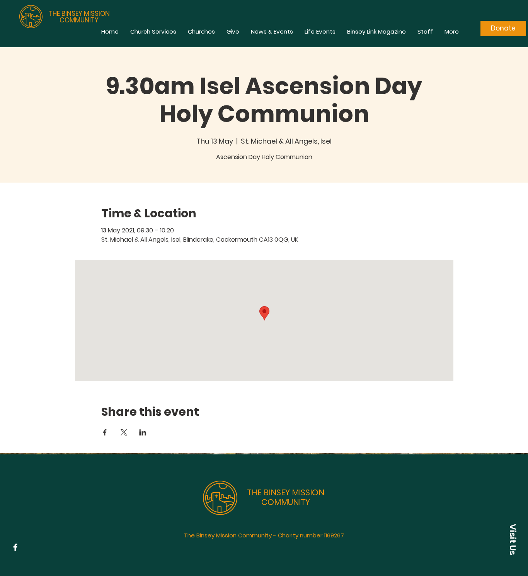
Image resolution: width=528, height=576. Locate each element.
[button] (512, 539)
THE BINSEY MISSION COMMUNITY (79, 17)
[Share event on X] (124, 432)
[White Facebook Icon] (15, 547)
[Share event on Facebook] (105, 432)
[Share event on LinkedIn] (142, 432)
